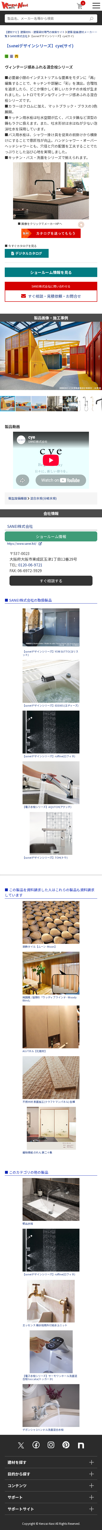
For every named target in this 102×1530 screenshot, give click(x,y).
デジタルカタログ (28, 253)
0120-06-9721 (30, 565)
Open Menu (96, 5)
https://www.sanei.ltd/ (23, 543)
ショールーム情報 (51, 536)
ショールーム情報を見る (51, 272)
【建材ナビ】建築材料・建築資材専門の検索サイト (35, 32)
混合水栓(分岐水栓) (43, 498)
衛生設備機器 (17, 498)
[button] (98, 358)
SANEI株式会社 (19, 36)
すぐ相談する (51, 581)
